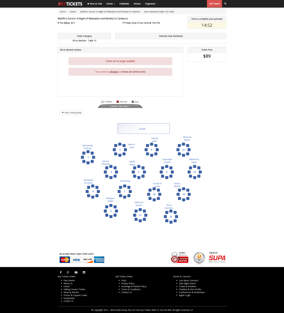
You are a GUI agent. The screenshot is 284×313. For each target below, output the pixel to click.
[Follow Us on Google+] (68, 272)
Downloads (69, 298)
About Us (68, 283)
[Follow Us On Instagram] (84, 272)
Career (67, 286)
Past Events (69, 280)
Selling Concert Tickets (74, 289)
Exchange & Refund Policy (133, 286)
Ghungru (114, 71)
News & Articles (71, 292)
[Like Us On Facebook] (61, 272)
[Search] (225, 3)
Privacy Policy (127, 283)
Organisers (150, 3)
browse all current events (133, 71)
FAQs (123, 280)
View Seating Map (73, 112)
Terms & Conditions (131, 289)
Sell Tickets (214, 3)
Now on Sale (95, 3)
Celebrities (124, 3)
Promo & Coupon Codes (75, 295)
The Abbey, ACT (67, 22)
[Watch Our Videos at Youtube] (76, 272)
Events (109, 3)
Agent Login (185, 295)
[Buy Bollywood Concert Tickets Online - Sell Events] (70, 3)
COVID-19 (68, 301)
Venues (137, 3)
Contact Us (126, 292)
